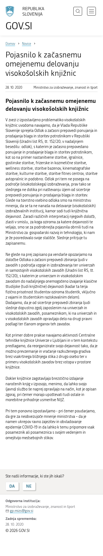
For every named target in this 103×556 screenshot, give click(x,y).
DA (12, 486)
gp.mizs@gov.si (21, 511)
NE (29, 486)
